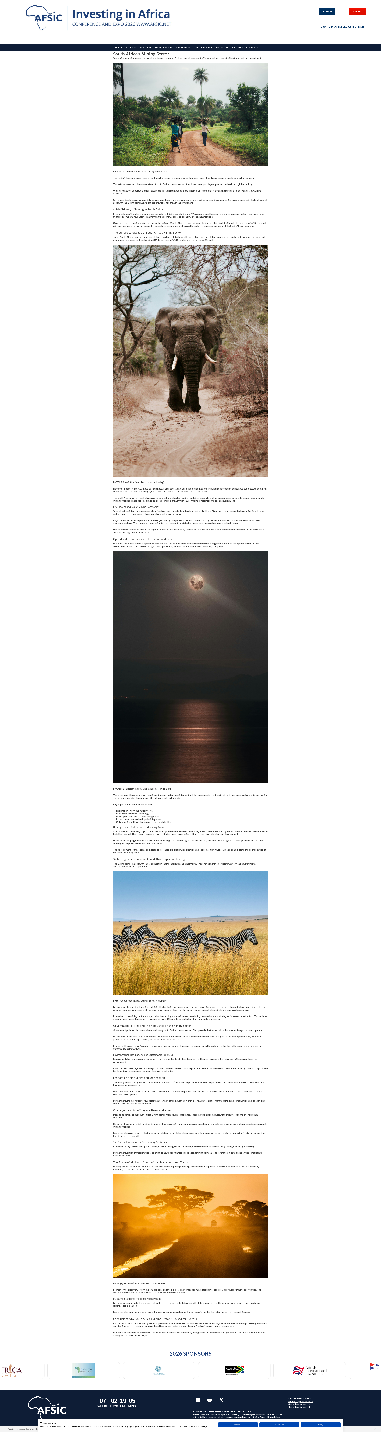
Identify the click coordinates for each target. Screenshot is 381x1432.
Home (118, 47)
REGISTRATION (163, 47)
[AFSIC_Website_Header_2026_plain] (100, 18)
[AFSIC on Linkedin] (198, 1400)
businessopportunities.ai (300, 1401)
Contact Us (254, 47)
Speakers (145, 47)
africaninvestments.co (299, 1404)
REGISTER (358, 11)
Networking (184, 47)
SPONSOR (327, 11)
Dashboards (204, 47)
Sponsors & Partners (229, 47)
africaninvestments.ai (299, 1407)
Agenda (131, 47)
